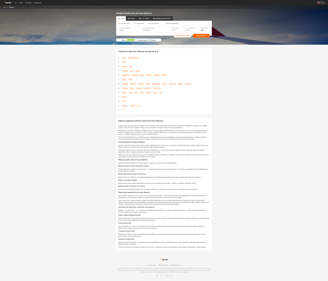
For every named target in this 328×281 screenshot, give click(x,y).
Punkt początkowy (125, 28)
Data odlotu (175, 28)
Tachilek (132, 105)
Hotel (20, 3)
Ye (122, 110)
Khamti (142, 75)
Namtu (132, 88)
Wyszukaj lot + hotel (182, 35)
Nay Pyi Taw (157, 88)
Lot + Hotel (28, 3)
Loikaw (124, 79)
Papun (155, 92)
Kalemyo (149, 75)
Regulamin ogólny (152, 265)
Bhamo (124, 57)
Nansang (125, 88)
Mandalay (125, 84)
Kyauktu (164, 75)
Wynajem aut (37, 3)
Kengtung (134, 75)
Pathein (124, 92)
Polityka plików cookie (163, 265)
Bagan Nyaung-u (134, 57)
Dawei (124, 62)
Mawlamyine (156, 84)
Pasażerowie (204, 28)
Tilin (138, 105)
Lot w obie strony (191, 28)
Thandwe (125, 105)
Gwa (130, 66)
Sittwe (124, 101)
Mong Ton (133, 84)
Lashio (130, 79)
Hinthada (125, 71)
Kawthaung (125, 75)
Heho (131, 71)
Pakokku (148, 92)
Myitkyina (188, 84)
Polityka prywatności (175, 265)
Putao (142, 92)
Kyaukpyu (157, 75)
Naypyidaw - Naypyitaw (143, 88)
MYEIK (148, 84)
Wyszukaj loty (201, 35)
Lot (16, 3)
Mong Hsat (172, 84)
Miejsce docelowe (150, 28)
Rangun (124, 97)
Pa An (131, 92)
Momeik (164, 84)
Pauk (136, 92)
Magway (180, 84)
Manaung (141, 84)
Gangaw (124, 66)
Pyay (160, 92)
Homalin (138, 71)
